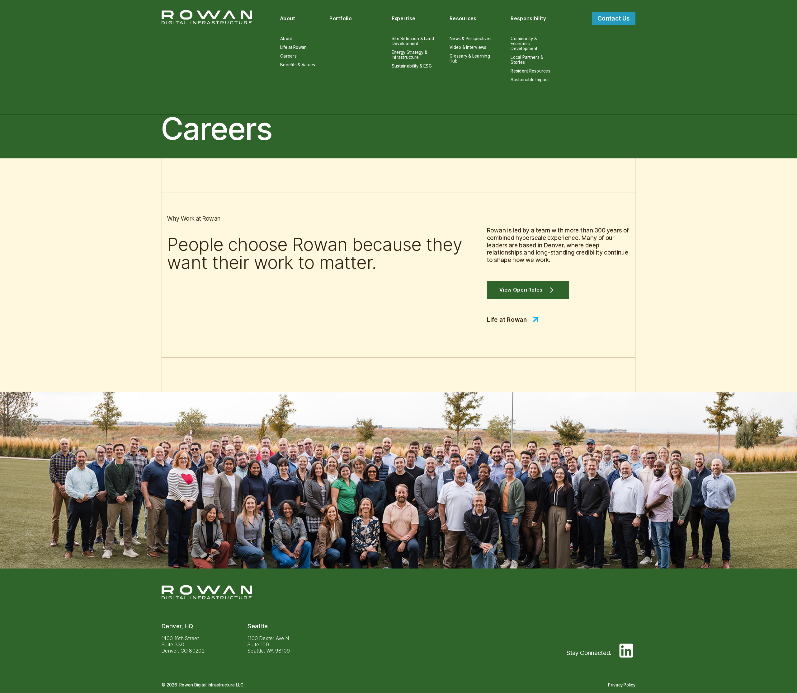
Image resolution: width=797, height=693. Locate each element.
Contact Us (613, 18)
